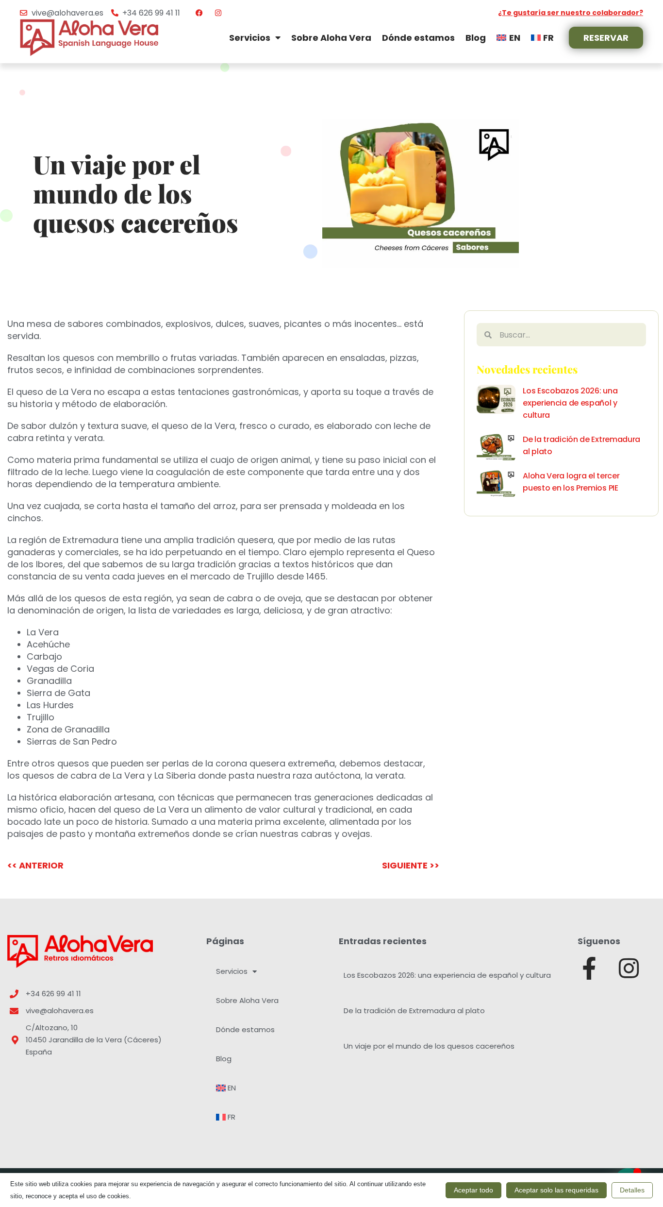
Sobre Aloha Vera (331, 38)
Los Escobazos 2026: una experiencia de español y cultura (570, 403)
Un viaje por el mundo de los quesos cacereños (429, 1046)
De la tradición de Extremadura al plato (414, 1010)
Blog (475, 38)
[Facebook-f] (589, 968)
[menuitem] (508, 37)
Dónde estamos (418, 38)
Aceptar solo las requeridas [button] (556, 1190)
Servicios (249, 38)
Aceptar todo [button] (473, 1190)
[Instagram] (628, 968)
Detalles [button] (632, 1190)
